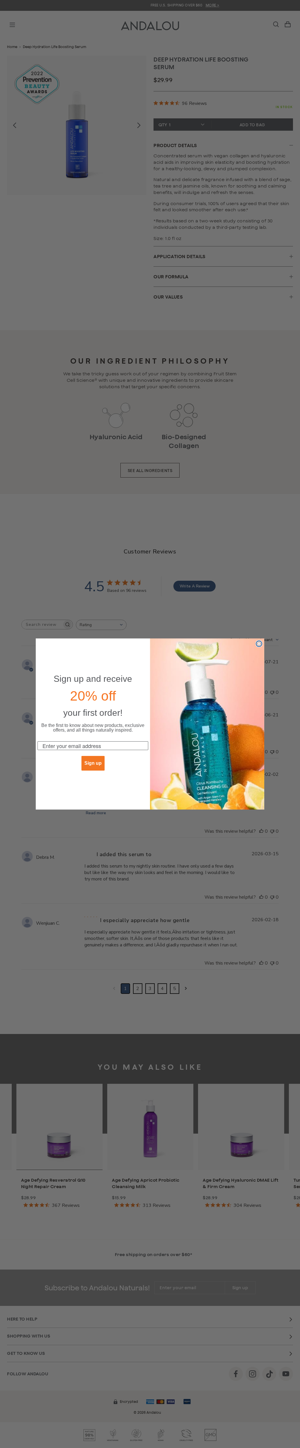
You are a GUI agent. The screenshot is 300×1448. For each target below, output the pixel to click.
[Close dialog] (259, 644)
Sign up (93, 763)
